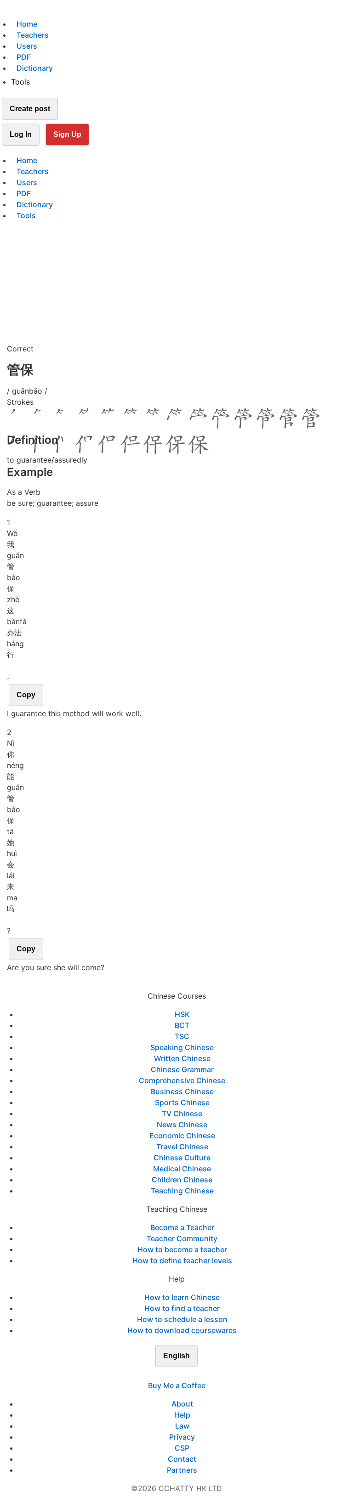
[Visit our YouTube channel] (193, 1374)
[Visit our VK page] (182, 1374)
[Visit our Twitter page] (171, 1374)
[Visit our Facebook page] (160, 1374)
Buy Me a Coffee (176, 1385)
